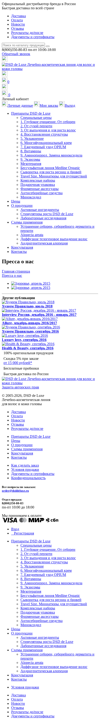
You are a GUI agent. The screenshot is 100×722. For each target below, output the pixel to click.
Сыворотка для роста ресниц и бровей (50, 172)
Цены (15, 201)
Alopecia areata (31, 235)
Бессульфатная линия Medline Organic (50, 168)
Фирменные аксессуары (39, 189)
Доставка (18, 16)
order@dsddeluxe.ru (15, 490)
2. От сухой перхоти (36, 126)
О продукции (22, 445)
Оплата (17, 20)
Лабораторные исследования (43, 218)
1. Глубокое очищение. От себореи (47, 122)
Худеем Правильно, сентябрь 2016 (30, 331)
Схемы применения (27, 449)
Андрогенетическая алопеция (44, 243)
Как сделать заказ (25, 465)
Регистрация (24, 533)
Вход (15, 529)
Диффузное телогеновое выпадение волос (53, 239)
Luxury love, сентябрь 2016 (24, 340)
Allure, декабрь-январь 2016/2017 (29, 323)
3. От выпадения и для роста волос (48, 130)
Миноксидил (30, 197)
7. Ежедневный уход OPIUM (43, 147)
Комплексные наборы (37, 180)
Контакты (19, 252)
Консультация (22, 247)
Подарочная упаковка (37, 185)
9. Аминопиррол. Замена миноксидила (51, 155)
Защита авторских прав (20, 387)
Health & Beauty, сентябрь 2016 (27, 348)
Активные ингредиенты (39, 210)
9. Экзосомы (30, 159)
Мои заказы (49, 105)
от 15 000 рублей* (17, 363)
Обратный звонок (16, 54)
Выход (70, 105)
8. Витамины (30, 151)
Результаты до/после (27, 33)
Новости (18, 24)
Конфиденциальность (28, 478)
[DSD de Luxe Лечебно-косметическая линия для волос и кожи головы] (50, 69)
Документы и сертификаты (32, 37)
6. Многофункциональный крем (46, 143)
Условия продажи (25, 469)
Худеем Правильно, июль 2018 (27, 306)
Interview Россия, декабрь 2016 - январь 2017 (39, 315)
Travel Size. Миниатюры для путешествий (53, 176)
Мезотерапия (30, 164)
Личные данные (20, 105)
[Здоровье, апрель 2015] (30, 283)
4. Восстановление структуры (44, 134)
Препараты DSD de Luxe (30, 436)
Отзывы (17, 28)
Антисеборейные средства (41, 193)
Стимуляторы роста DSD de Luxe (46, 214)
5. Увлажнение (32, 138)
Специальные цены (36, 118)
